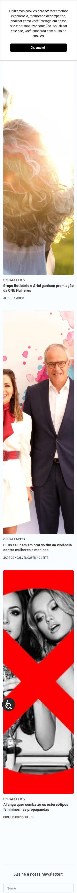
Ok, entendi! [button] (39, 47)
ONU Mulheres (14, 280)
